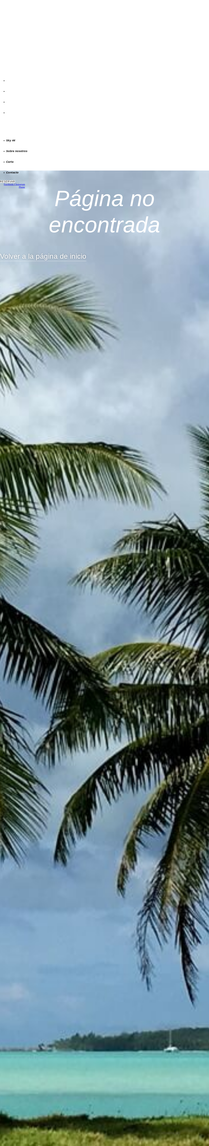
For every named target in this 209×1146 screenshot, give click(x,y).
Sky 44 (10, 80)
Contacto (11, 112)
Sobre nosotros (15, 91)
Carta (9, 102)
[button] (56, 127)
